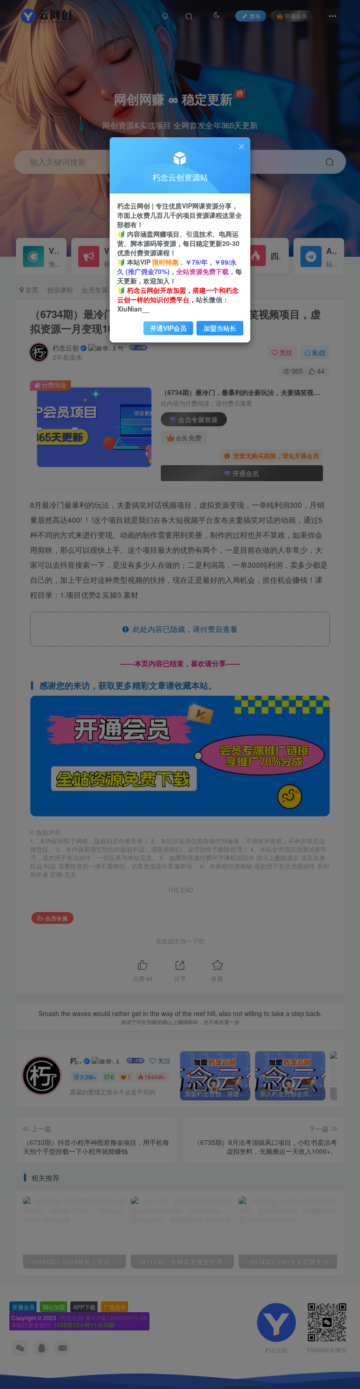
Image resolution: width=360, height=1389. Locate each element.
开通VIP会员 (168, 328)
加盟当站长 (219, 328)
